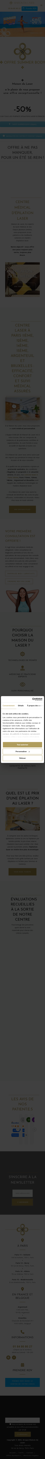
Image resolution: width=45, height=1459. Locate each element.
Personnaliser (21, 751)
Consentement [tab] (9, 706)
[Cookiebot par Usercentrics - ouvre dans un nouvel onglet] (32, 699)
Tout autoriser (22, 745)
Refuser (22, 758)
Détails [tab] (21, 706)
